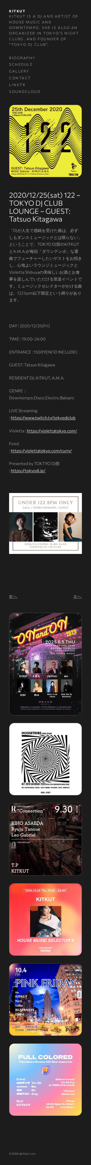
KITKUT (17, 11)
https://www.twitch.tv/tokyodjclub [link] (43, 417)
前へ (13, 596)
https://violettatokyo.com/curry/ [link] (41, 450)
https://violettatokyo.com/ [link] (52, 430)
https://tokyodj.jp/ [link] (28, 470)
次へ (78, 596)
